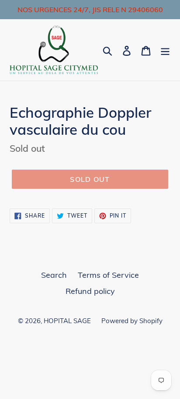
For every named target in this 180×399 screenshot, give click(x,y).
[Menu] (165, 50)
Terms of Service (108, 275)
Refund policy (90, 291)
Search (54, 275)
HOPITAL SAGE (68, 321)
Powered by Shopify (132, 321)
